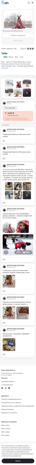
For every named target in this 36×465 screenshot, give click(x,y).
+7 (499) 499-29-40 (7, 385)
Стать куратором (9, 108)
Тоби (15, 48)
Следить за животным (18, 35)
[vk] (28, 49)
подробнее (4, 68)
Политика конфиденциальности (11, 399)
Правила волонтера (7, 409)
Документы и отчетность (9, 413)
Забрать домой (18, 40)
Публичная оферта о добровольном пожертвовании (17, 406)
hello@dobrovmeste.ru (8, 381)
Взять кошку (5, 425)
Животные (10, 48)
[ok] (30, 49)
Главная (3, 48)
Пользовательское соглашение (11, 402)
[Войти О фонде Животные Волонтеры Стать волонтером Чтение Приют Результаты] (32, 2)
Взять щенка (5, 435)
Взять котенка (5, 428)
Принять (18, 461)
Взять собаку (5, 432)
